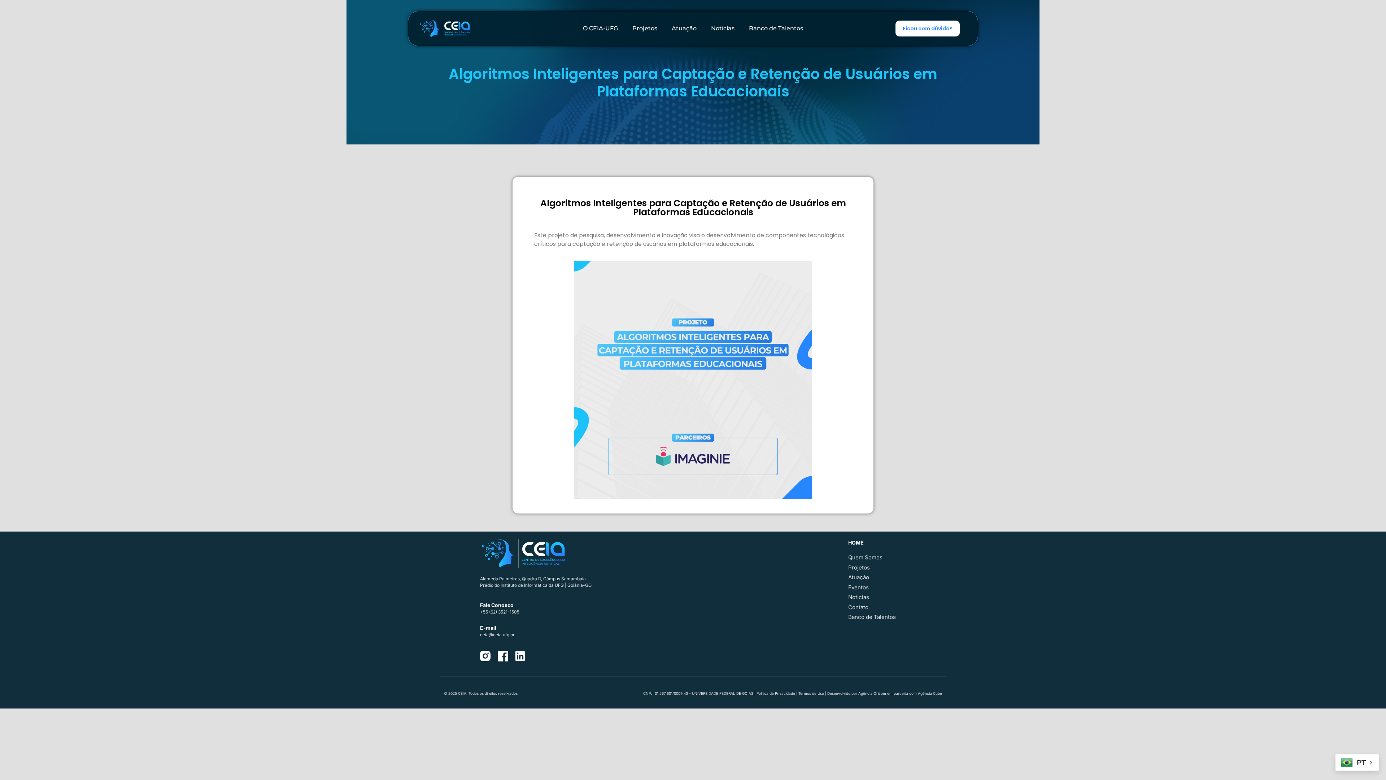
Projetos (644, 28)
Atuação (684, 28)
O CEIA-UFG (600, 28)
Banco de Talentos (776, 28)
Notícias (723, 28)
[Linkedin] (520, 656)
